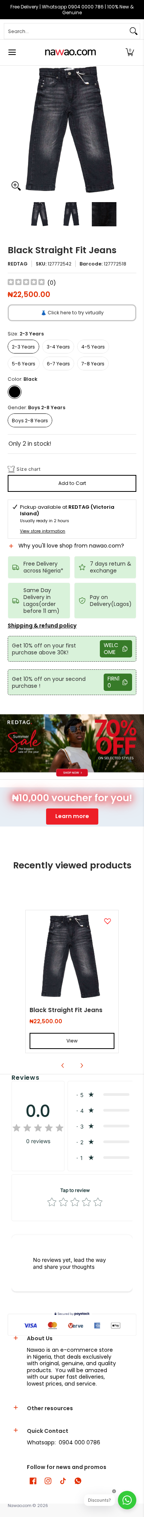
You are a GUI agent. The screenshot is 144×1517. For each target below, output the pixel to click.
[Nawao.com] (69, 52)
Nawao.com (19, 1506)
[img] (26, 283)
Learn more (72, 816)
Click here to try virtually (72, 312)
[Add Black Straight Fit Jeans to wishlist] (107, 921)
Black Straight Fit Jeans (66, 1010)
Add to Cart (72, 483)
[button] (129, 52)
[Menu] (12, 52)
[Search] (133, 31)
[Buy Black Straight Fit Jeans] (72, 956)
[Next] (130, 129)
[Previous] (13, 129)
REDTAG (18, 264)
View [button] (72, 1040)
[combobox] (65, 31)
